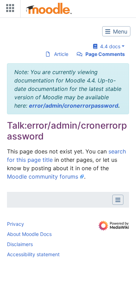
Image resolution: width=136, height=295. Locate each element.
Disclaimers (20, 244)
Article (61, 54)
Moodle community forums (42, 176)
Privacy (15, 224)
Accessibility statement (33, 254)
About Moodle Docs (29, 234)
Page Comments (105, 54)
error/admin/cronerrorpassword (73, 105)
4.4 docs (108, 46)
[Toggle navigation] (8, 9)
